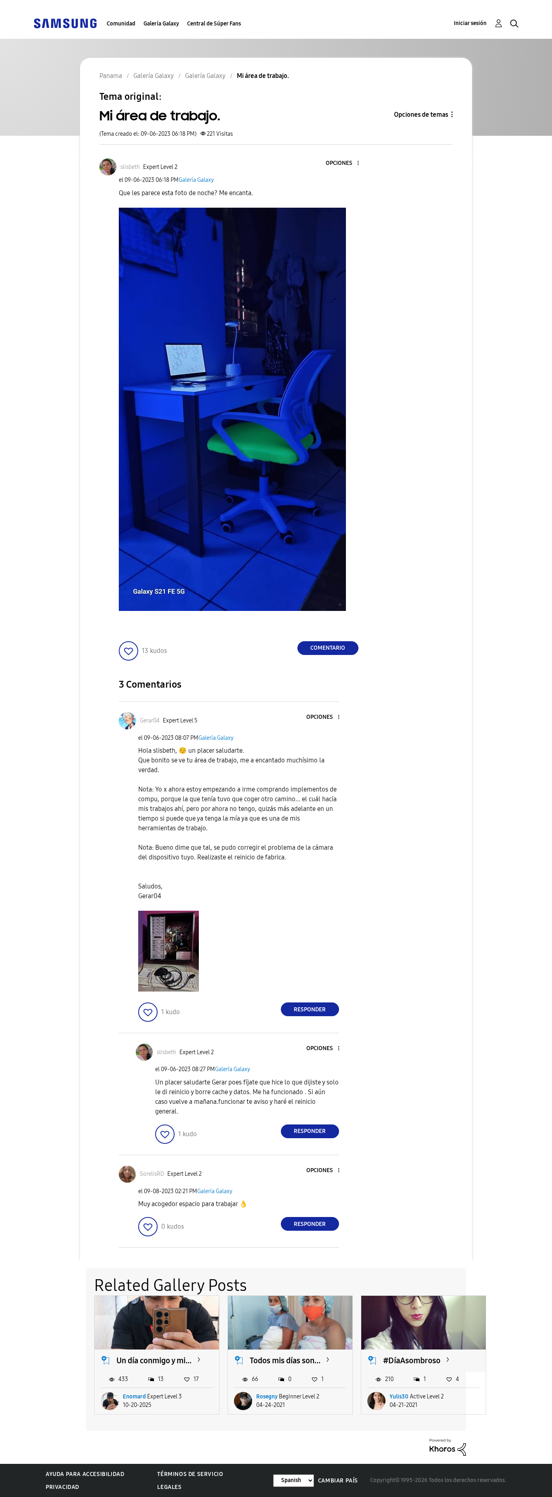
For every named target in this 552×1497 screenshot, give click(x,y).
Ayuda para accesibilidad (85, 1474)
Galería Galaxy (161, 23)
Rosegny (267, 1396)
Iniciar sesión (470, 23)
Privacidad (62, 1487)
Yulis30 (399, 1396)
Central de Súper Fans (214, 23)
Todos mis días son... (285, 1360)
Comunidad (121, 23)
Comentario (327, 647)
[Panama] (65, 23)
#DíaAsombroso (411, 1360)
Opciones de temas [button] (421, 114)
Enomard (134, 1396)
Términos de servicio (190, 1474)
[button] (344, 163)
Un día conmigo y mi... (154, 1360)
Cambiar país (338, 1480)
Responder (310, 1009)
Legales (169, 1487)
